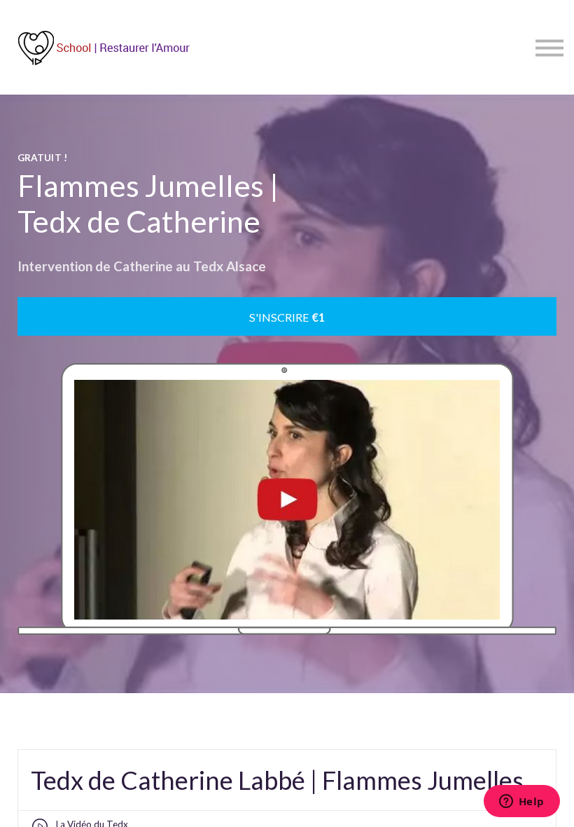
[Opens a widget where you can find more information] (521, 802)
